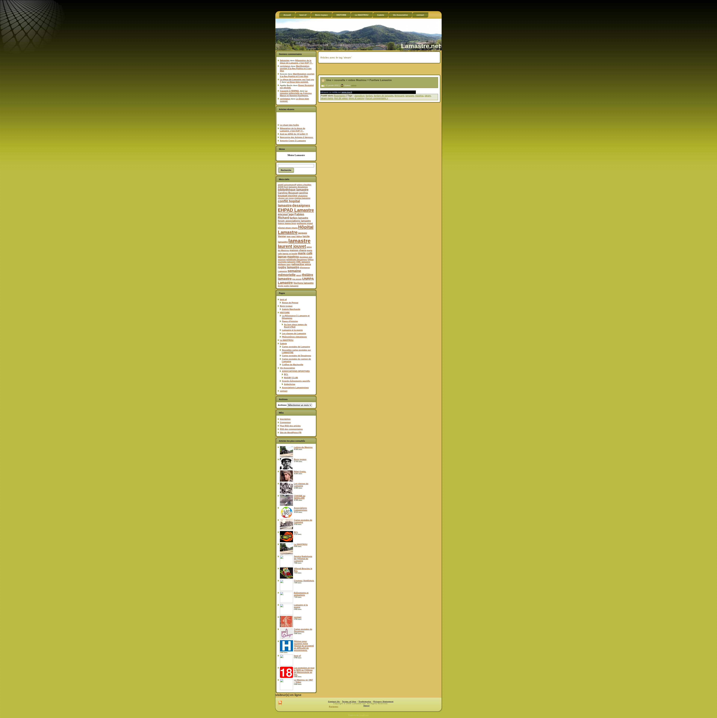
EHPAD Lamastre (296, 210)
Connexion (285, 422)
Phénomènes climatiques (294, 337)
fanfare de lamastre (383, 95)
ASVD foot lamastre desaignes (293, 187)
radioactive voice (301, 264)
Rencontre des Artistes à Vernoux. (296, 137)
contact (283, 391)
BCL (286, 374)
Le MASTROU (286, 340)
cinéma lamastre (302, 198)
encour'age (286, 214)
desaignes (301, 205)
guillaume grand (305, 223)
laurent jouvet (292, 246)
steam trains (327, 98)
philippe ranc (284, 264)
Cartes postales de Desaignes (296, 356)
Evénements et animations (301, 594)
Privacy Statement (383, 701)
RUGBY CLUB (291, 378)
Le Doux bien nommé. (297, 82)
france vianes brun (287, 223)
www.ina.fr (347, 92)
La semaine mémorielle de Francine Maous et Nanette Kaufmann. (296, 93)
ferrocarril (399, 95)
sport (298, 275)
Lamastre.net (420, 45)
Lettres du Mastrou (303, 447)
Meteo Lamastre (296, 155)
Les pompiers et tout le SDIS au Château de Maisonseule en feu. (304, 671)
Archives (282, 405)
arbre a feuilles (304, 185)
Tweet (366, 706)
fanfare (369, 95)
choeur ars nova (286, 198)
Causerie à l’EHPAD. (289, 91)
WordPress (364, 715)
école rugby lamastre (288, 286)
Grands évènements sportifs (296, 381)
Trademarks (364, 701)
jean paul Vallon (294, 236)
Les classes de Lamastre (294, 333)
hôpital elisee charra (288, 228)
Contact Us (334, 701)
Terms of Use (349, 701)
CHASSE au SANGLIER (299, 497)
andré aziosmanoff (287, 185)
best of (283, 299)
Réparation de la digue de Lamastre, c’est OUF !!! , (296, 61)
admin (353, 85)
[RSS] (280, 703)
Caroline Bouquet (288, 192)
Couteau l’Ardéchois (304, 581)
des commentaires (291, 429)
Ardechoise (289, 384)
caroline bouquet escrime (293, 194)
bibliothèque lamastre (293, 189)
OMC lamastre (303, 262)
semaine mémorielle (289, 273)
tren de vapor (341, 98)
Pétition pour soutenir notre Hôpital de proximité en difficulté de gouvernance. (304, 645)
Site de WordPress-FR (290, 432)
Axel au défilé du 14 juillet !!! (294, 134)
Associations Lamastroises (295, 387)
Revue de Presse (290, 303)
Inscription (285, 419)
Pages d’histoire (290, 321)
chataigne (303, 196)
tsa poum (297, 279)
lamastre (299, 241)
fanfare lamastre (299, 217)
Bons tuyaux (286, 306)
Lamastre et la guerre (292, 330)
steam (428, 95)
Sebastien (285, 60)
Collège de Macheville (292, 364)
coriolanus (285, 66)
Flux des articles (290, 426)
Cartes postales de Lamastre (296, 347)
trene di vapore (356, 98)
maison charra (298, 250)
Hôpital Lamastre (296, 229)
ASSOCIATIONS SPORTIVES (296, 371)
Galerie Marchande (291, 309)
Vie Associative (287, 368)
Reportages (340, 95)
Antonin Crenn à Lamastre (293, 141)
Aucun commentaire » (377, 98)
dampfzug (359, 95)
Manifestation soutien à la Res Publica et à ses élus (295, 68)
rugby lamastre (288, 267)
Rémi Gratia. (300, 471)
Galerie (283, 343)
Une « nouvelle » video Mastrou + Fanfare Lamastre (359, 80)
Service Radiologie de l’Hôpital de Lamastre (303, 558)
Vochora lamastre (303, 283)
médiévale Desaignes (296, 259)
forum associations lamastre (294, 220)
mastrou (293, 256)
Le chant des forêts (289, 125)
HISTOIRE (285, 312)
